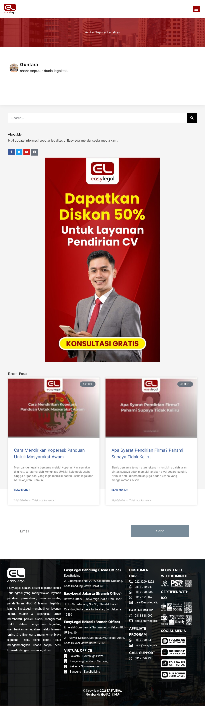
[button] (196, 9)
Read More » (22, 489)
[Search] (192, 118)
